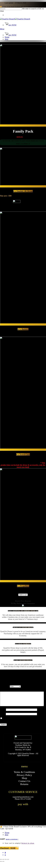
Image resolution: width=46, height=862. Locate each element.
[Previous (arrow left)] (1, 861)
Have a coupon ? (12, 839)
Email (3, 714)
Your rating (5, 686)
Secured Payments (23, 643)
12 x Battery (23, 329)
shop (6, 835)
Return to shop (27, 843)
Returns (24, 784)
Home (7, 833)
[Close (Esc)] (1, 859)
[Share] (3, 859)
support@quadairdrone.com (23, 797)
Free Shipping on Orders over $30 (23, 610)
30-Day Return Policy (23, 660)
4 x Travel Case (23, 454)
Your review (5, 690)
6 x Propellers (23, 586)
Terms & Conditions (24, 772)
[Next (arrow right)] (3, 861)
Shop (24, 778)
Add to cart (23, 595)
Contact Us (24, 781)
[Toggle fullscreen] (6, 859)
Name (3, 710)
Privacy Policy (24, 775)
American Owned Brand (23, 627)
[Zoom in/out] (8, 859)
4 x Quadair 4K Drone (23, 191)
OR (23, 599)
